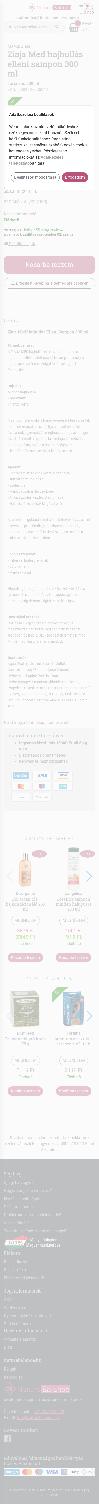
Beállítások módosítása (35, 177)
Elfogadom (75, 177)
